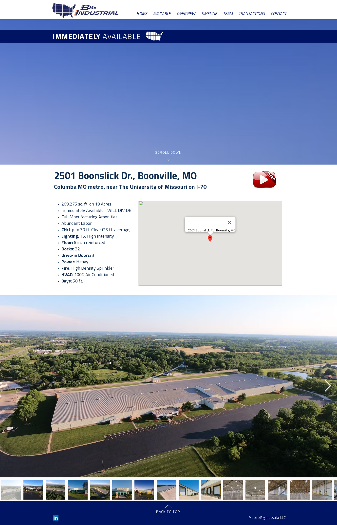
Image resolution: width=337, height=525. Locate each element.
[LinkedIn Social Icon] (55, 518)
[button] (264, 179)
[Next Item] (327, 386)
